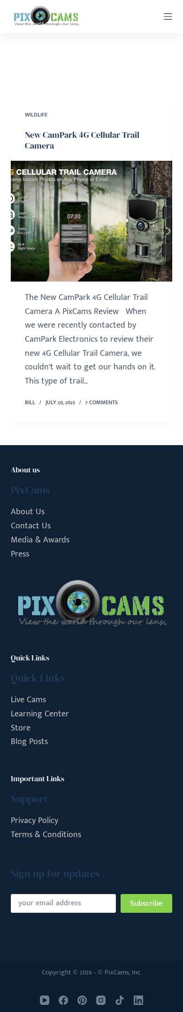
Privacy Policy (34, 821)
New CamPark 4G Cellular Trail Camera (82, 140)
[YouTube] (44, 1000)
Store (20, 728)
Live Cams (28, 700)
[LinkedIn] (138, 1000)
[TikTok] (119, 1000)
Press (20, 554)
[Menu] (168, 16)
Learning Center (40, 714)
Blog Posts (29, 742)
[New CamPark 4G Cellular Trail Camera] (91, 221)
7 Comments (101, 402)
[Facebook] (63, 1000)
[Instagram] (101, 1000)
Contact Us (31, 526)
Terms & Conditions (46, 835)
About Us (28, 512)
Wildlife (36, 114)
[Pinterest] (82, 1000)
